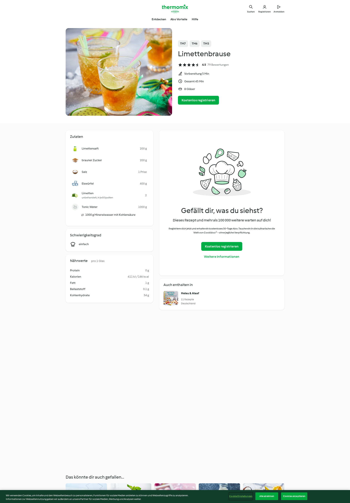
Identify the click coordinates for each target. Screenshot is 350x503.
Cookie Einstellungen (240, 496)
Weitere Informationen (221, 257)
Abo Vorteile (178, 19)
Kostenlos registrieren (198, 100)
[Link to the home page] (175, 8)
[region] (175, 496)
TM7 (183, 43)
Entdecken (159, 19)
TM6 (195, 43)
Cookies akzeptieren (294, 496)
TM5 (206, 43)
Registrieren (264, 11)
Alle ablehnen (266, 496)
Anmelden (279, 11)
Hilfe (195, 19)
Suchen (251, 11)
